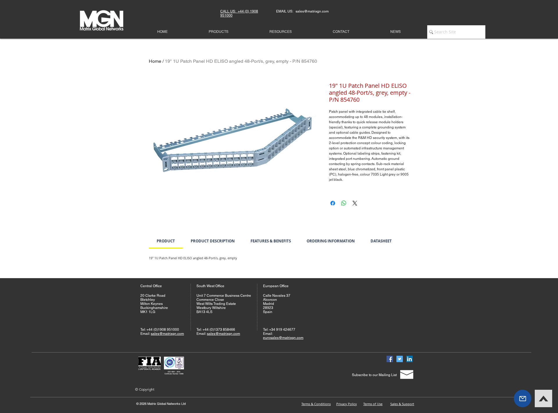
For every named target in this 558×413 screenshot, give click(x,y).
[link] (166, 241)
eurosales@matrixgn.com (283, 338)
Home (155, 61)
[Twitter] (399, 359)
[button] (522, 398)
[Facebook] (390, 359)
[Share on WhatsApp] (343, 203)
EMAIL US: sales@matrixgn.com (302, 11)
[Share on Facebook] (332, 203)
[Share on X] (354, 203)
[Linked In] (409, 359)
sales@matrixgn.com (167, 334)
